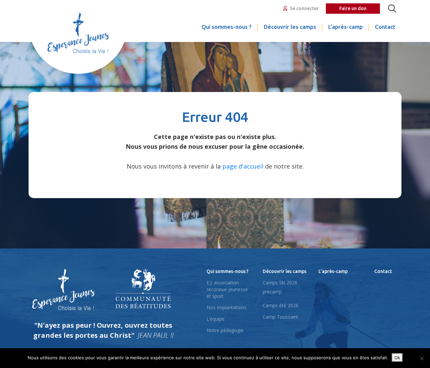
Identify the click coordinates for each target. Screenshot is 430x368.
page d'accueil (242, 166)
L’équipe (215, 319)
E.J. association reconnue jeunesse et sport (227, 289)
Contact (385, 27)
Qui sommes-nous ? (227, 27)
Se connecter (304, 8)
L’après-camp (345, 27)
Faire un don (353, 8)
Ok (397, 357)
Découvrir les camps (290, 27)
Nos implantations (227, 307)
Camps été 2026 (280, 305)
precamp (272, 291)
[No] (421, 358)
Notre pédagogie (225, 330)
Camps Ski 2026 (280, 282)
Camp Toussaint (280, 317)
